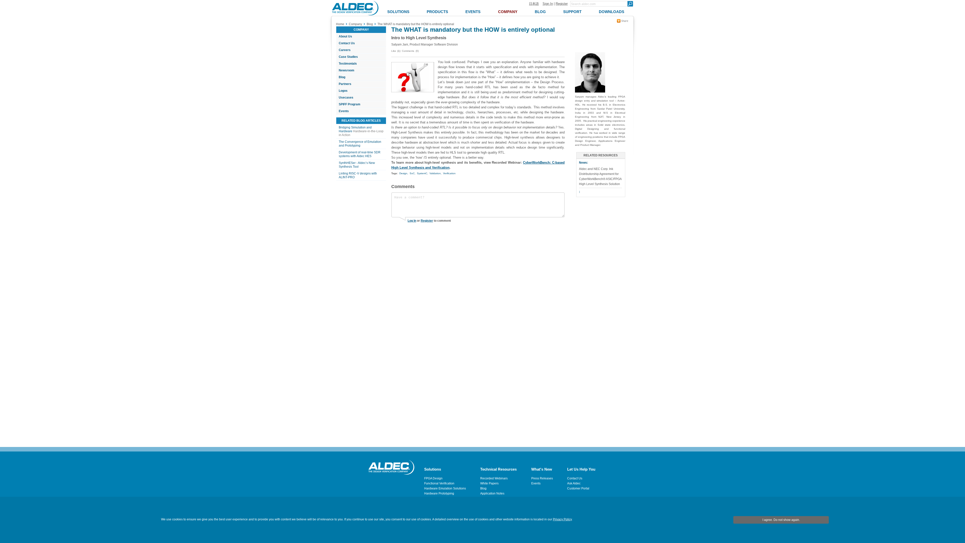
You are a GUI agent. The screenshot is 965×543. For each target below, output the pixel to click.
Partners (345, 84)
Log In (412, 220)
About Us (345, 36)
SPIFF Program (349, 104)
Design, (403, 173)
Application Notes (492, 493)
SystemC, (422, 173)
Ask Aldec (574, 483)
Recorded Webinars (494, 478)
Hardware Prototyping (439, 493)
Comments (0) (410, 51)
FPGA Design (433, 478)
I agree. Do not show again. (781, 520)
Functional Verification (439, 483)
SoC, (412, 173)
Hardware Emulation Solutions (445, 488)
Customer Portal (578, 488)
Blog (342, 77)
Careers (345, 50)
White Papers (489, 483)
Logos (343, 91)
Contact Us (347, 43)
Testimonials (348, 63)
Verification (449, 173)
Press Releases (542, 478)
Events (344, 111)
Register (562, 4)
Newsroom (346, 70)
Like (393, 51)
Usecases (346, 97)
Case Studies (348, 57)
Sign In (548, 4)
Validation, (435, 173)
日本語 (534, 4)
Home (340, 24)
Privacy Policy (562, 519)
